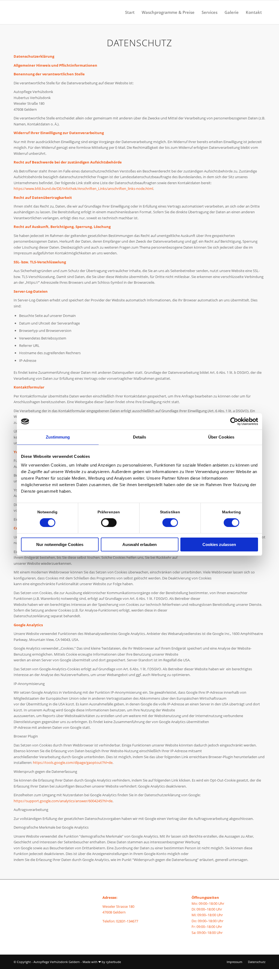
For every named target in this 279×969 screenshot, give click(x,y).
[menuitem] (130, 12)
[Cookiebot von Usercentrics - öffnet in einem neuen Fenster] (234, 421)
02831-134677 (127, 921)
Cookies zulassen (219, 544)
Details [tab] (139, 437)
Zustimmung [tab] (58, 437)
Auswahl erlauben (139, 544)
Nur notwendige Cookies (59, 544)
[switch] (109, 522)
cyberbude (113, 962)
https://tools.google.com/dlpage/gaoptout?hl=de (73, 762)
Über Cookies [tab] (221, 437)
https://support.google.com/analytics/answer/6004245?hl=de (63, 800)
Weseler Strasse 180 (118, 906)
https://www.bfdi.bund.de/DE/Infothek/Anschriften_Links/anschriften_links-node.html (83, 188)
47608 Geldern (114, 912)
